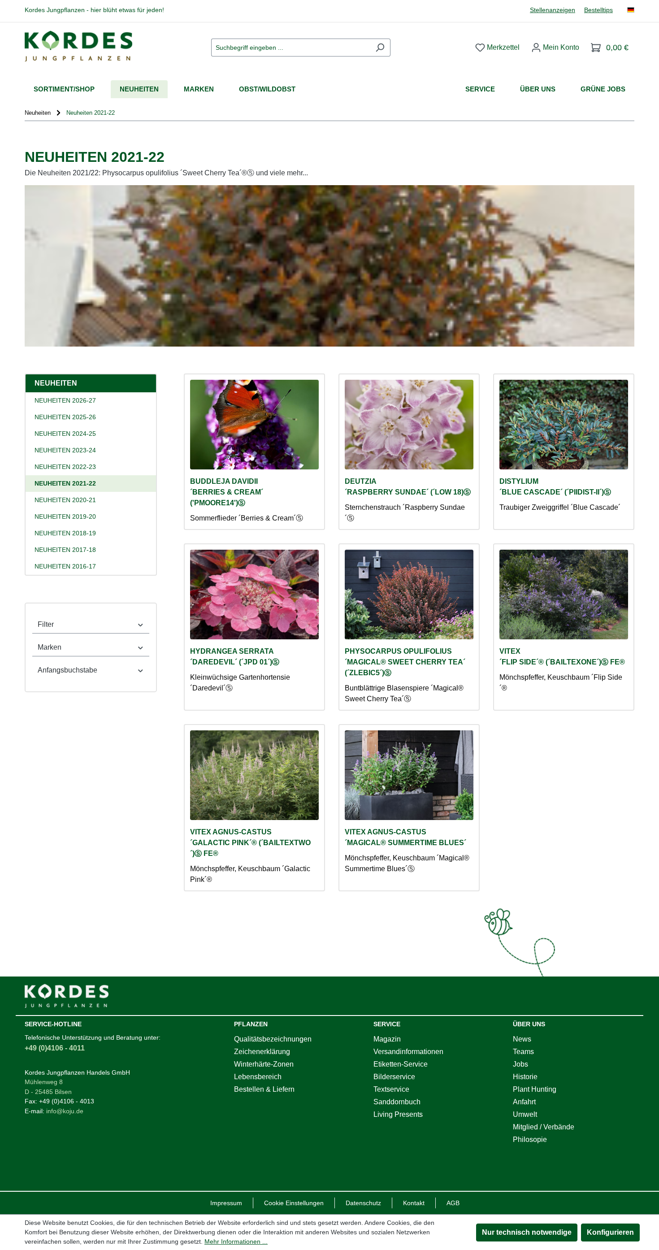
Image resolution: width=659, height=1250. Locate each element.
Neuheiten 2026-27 (65, 400)
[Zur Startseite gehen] (78, 45)
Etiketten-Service (400, 1064)
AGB (453, 1203)
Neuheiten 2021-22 (65, 483)
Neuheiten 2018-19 (65, 533)
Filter (46, 624)
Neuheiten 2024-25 (65, 433)
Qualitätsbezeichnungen (273, 1039)
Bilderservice (394, 1077)
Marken (49, 647)
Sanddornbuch (397, 1102)
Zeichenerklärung (262, 1051)
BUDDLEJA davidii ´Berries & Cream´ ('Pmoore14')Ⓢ (226, 492)
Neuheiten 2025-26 (65, 417)
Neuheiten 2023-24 (65, 450)
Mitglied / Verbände (543, 1127)
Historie (525, 1077)
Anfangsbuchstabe (67, 670)
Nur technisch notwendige (527, 1232)
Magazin (387, 1039)
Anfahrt (524, 1102)
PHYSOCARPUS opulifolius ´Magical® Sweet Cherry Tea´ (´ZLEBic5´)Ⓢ (405, 662)
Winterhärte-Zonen (264, 1064)
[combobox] (290, 47)
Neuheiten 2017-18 (65, 549)
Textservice (391, 1089)
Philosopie (530, 1139)
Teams (523, 1051)
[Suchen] (379, 47)
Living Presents (398, 1114)
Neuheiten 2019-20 (65, 516)
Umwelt (525, 1114)
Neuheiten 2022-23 (65, 466)
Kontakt (414, 1203)
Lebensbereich (258, 1077)
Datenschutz (363, 1203)
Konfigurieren (610, 1232)
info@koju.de (64, 1111)
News (522, 1039)
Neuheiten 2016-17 (65, 566)
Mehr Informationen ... (236, 1241)
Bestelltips (598, 10)
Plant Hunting (534, 1089)
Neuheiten (56, 383)
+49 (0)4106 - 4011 (55, 1048)
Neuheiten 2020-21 (65, 499)
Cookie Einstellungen (294, 1203)
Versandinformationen (408, 1051)
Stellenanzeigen (552, 10)
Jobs (520, 1064)
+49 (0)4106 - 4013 (66, 1101)
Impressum (226, 1203)
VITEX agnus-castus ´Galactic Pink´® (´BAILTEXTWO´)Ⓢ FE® (250, 842)
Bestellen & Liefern (264, 1089)
